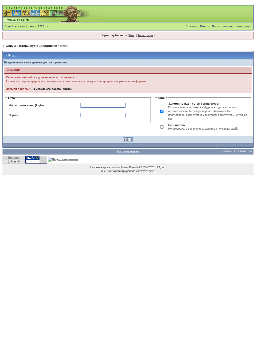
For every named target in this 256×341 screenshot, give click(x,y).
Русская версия (100, 167)
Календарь (244, 26)
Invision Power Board (123, 167)
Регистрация (145, 35)
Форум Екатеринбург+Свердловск (31, 46)
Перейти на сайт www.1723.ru (26, 26)
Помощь (191, 26)
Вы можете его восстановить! (51, 88)
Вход (132, 35)
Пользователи (222, 26)
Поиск (204, 26)
